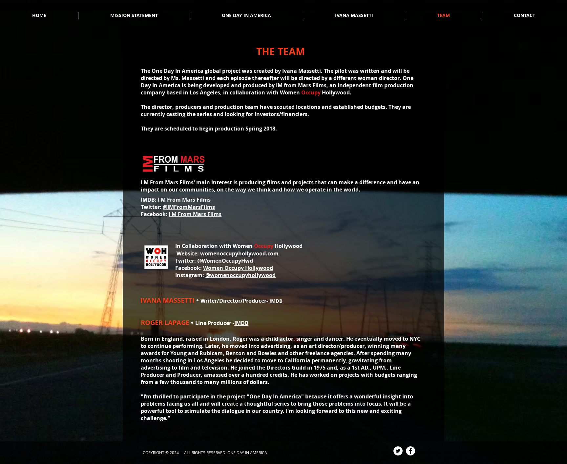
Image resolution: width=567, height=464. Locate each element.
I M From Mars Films (184, 199)
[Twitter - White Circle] (398, 450)
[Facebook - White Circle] (410, 450)
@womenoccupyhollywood (240, 275)
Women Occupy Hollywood (238, 268)
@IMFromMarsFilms (189, 207)
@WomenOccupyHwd (225, 260)
